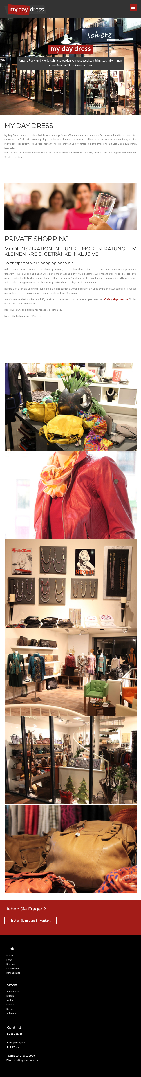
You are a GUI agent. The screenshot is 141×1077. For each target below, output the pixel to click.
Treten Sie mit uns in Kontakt (30, 920)
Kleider (10, 1004)
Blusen (10, 996)
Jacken (10, 1000)
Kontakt (10, 964)
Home (9, 955)
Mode (9, 959)
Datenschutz (13, 972)
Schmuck (11, 1013)
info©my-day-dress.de (115, 299)
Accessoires (13, 991)
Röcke (9, 1009)
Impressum (12, 968)
